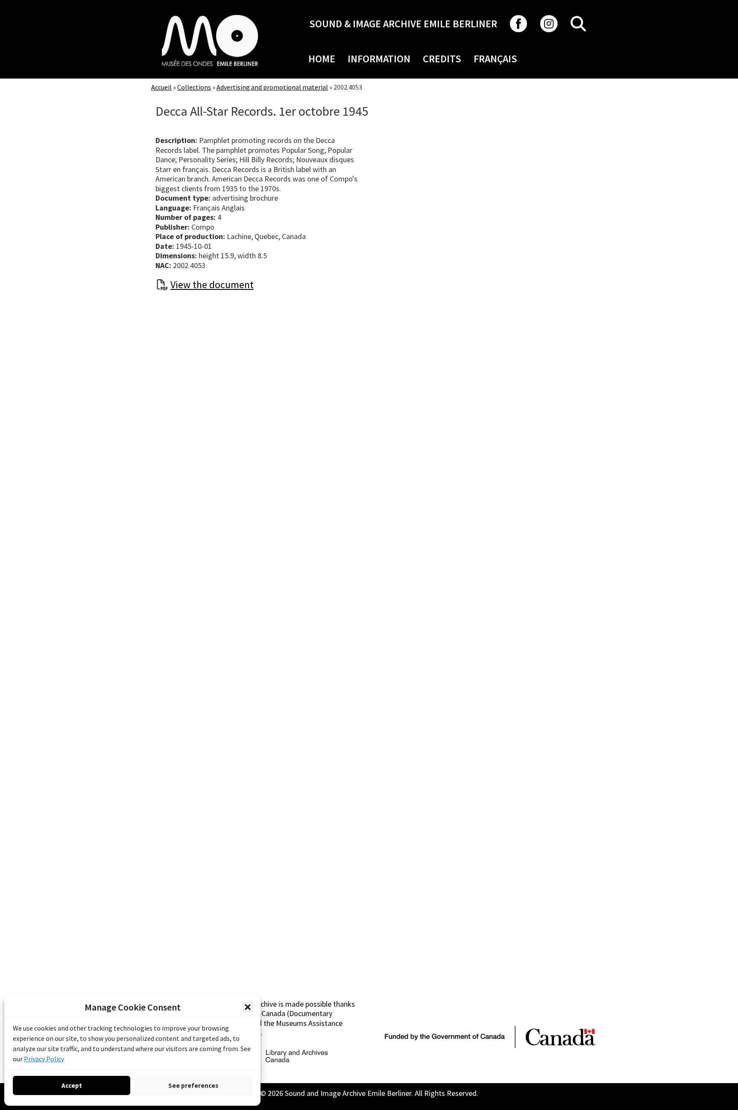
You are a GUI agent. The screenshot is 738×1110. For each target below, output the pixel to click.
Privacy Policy (44, 1058)
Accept (72, 1085)
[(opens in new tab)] (210, 15)
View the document (212, 284)
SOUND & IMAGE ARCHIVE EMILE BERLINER (403, 23)
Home (321, 58)
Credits (442, 58)
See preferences (193, 1085)
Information (379, 58)
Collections (194, 87)
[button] (247, 1007)
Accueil (161, 87)
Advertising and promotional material (272, 87)
